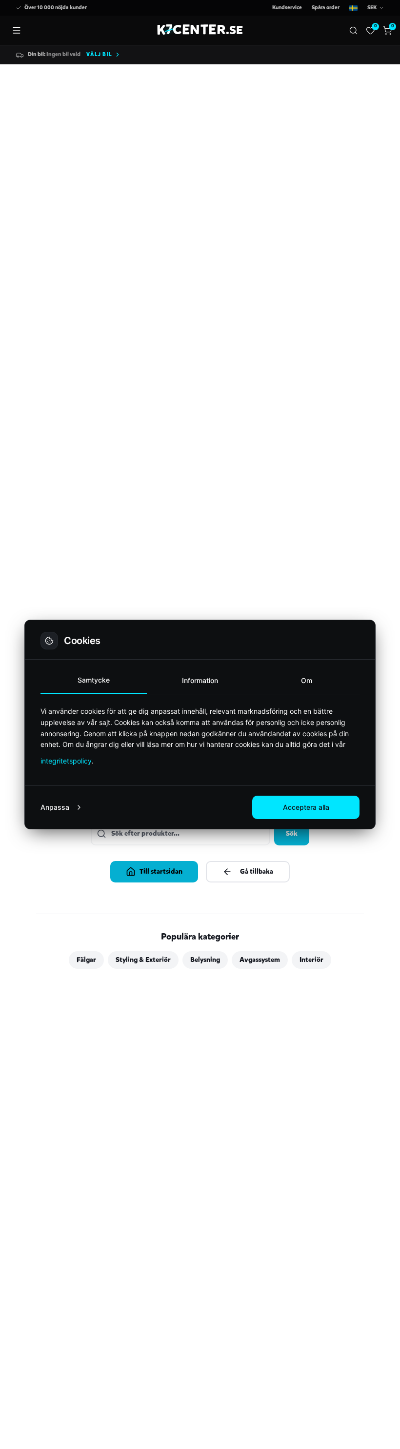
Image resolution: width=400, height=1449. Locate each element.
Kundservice (287, 7)
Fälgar (86, 959)
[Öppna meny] (16, 30)
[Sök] (353, 30)
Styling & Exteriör (143, 959)
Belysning (205, 959)
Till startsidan (161, 871)
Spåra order (326, 7)
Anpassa (54, 807)
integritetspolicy (66, 761)
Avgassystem (260, 959)
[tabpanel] (200, 736)
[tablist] (200, 680)
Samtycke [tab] (94, 680)
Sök (292, 833)
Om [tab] (306, 680)
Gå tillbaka (256, 871)
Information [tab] (200, 680)
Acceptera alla (306, 807)
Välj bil (99, 54)
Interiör (311, 959)
